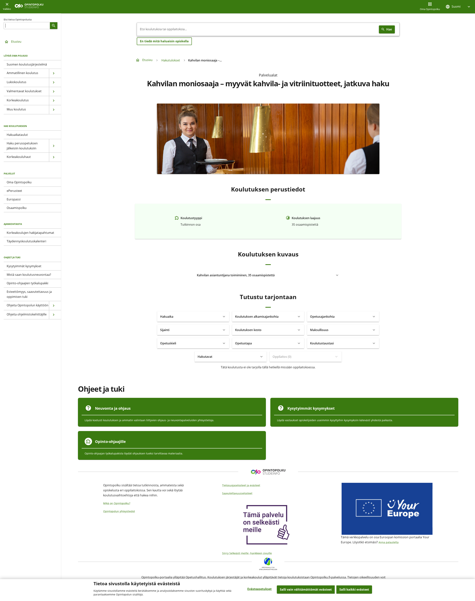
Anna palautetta (389, 542)
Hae (389, 29)
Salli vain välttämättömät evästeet (306, 589)
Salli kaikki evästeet (354, 589)
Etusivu (16, 42)
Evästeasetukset (259, 589)
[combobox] (257, 29)
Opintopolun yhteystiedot (119, 511)
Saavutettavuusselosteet (237, 493)
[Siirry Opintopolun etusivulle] (29, 7)
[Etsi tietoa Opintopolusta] (53, 25)
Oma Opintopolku (430, 9)
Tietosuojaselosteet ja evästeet (241, 485)
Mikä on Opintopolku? (116, 503)
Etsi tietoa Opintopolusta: (18, 19)
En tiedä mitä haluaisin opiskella (164, 41)
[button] (458, 6)
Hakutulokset (170, 60)
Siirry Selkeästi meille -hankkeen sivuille (247, 553)
